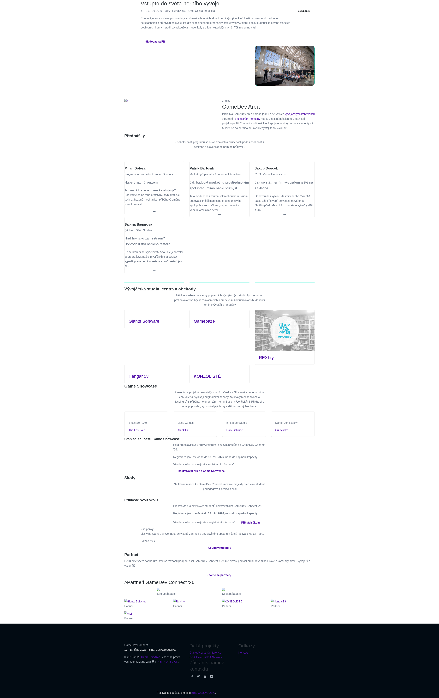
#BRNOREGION (168, 661)
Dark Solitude (234, 430)
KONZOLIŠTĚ (207, 376)
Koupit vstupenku (219, 547)
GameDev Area (150, 657)
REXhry (266, 357)
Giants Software (144, 321)
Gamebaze (204, 321)
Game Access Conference (205, 652)
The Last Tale (137, 430)
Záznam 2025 (253, 10)
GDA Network (213, 657)
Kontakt (243, 652)
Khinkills (182, 430)
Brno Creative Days (203, 692)
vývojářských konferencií (300, 114)
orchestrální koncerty (247, 118)
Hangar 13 (139, 376)
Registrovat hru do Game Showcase (201, 471)
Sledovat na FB (155, 41)
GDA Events (197, 657)
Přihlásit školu (250, 522)
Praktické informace (279, 10)
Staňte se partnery (219, 575)
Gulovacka (281, 430)
